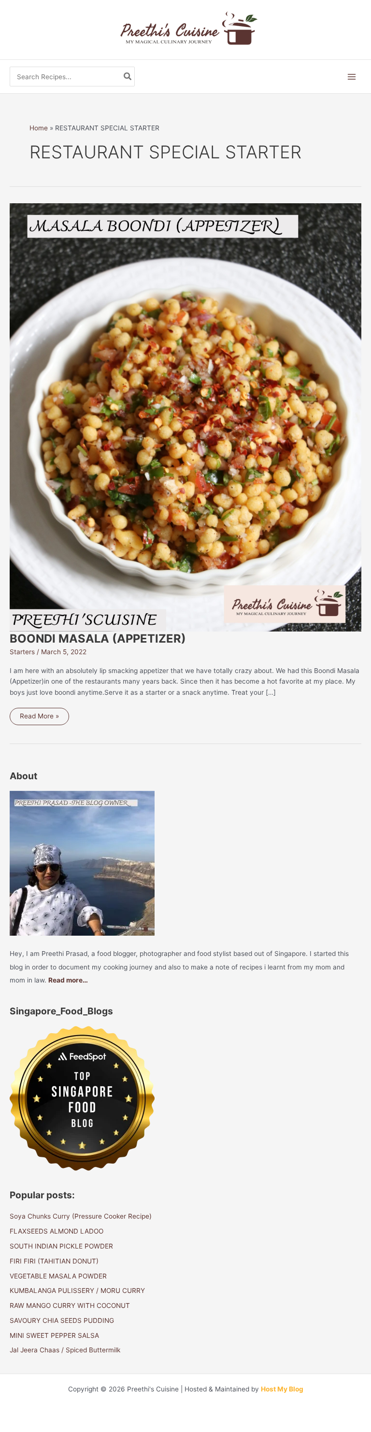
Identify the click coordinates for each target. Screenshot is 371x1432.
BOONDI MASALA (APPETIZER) (98, 639)
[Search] (128, 76)
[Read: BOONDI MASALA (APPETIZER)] (185, 417)
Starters (22, 652)
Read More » (39, 718)
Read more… (68, 980)
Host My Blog (282, 1389)
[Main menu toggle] (352, 77)
